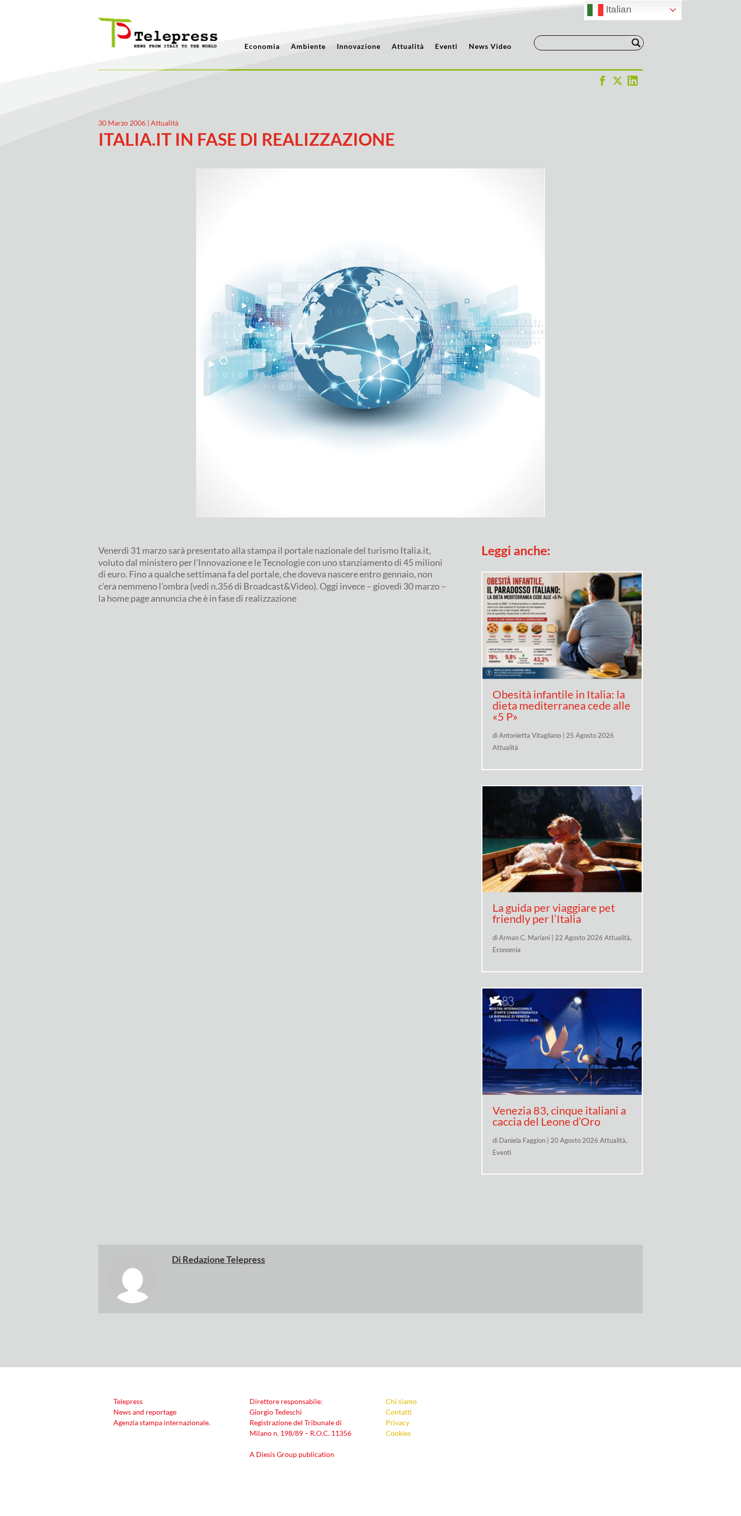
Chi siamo (401, 1401)
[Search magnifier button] (636, 43)
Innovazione (359, 46)
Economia (262, 46)
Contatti (399, 1412)
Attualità (408, 46)
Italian (617, 9)
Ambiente (308, 46)
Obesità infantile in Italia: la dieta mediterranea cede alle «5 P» (561, 705)
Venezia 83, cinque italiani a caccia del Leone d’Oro (559, 1115)
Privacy (397, 1422)
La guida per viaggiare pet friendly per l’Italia (553, 913)
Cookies (398, 1433)
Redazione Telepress (223, 1259)
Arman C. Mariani (524, 938)
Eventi (446, 46)
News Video (490, 46)
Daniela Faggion (522, 1140)
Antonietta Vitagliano (530, 735)
